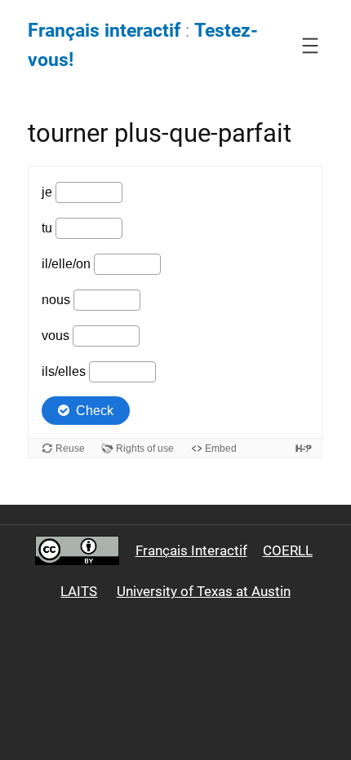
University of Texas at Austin (204, 591)
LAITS (78, 591)
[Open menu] (310, 46)
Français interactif (104, 31)
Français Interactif (191, 550)
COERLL (288, 550)
